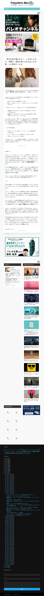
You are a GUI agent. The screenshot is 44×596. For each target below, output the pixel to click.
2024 (6, 461)
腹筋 (24, 453)
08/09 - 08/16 (9, 523)
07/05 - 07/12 (9, 529)
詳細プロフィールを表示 (10, 285)
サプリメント (25, 449)
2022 (6, 464)
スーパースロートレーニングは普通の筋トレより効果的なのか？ (19, 513)
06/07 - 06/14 (9, 535)
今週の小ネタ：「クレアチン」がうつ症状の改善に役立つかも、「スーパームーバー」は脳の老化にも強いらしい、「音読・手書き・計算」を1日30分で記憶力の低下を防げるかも (31, 332)
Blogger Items (19, 594)
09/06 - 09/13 (9, 517)
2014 (6, 565)
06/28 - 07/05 (9, 531)
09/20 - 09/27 (9, 493)
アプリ (8, 449)
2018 (6, 469)
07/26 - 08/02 (9, 525)
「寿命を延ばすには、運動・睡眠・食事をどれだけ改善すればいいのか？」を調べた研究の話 (31, 317)
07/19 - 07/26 (9, 527)
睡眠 (14, 453)
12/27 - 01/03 (9, 474)
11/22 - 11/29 (9, 481)
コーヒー (17, 449)
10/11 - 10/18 (9, 489)
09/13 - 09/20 (9, 516)
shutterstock (12, 229)
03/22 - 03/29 (9, 549)
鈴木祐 (13, 267)
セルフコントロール (34, 449)
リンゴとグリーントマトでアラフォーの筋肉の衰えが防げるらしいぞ (20, 494)
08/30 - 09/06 (9, 519)
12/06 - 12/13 (9, 478)
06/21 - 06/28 (9, 532)
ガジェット (13, 449)
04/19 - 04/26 (9, 544)
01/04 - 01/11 (9, 564)
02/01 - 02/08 (9, 559)
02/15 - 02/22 (9, 556)
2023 (6, 462)
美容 (22, 453)
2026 (6, 458)
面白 (27, 453)
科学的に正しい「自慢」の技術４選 (13, 499)
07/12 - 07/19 (9, 528)
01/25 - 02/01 (9, 560)
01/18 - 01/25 (9, 561)
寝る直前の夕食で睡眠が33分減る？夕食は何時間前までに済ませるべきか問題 (31, 347)
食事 (8, 453)
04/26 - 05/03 (9, 543)
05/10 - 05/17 (9, 540)
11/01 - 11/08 (9, 485)
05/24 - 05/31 (9, 537)
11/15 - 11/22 (9, 482)
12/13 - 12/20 (9, 477)
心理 (8, 233)
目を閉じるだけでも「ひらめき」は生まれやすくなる (17, 496)
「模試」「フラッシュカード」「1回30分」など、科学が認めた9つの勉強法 (22, 507)
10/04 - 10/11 (9, 490)
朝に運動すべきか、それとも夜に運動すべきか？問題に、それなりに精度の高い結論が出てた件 (31, 277)
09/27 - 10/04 (9, 492)
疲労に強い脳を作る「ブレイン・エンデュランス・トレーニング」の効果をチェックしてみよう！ (31, 373)
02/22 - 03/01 (9, 555)
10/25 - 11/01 (9, 486)
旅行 (29, 453)
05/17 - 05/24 (9, 539)
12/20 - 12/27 (9, 476)
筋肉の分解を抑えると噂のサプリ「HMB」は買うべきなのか (18, 508)
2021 (6, 465)
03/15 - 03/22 (9, 551)
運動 (24, 451)
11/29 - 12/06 (9, 480)
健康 (34, 451)
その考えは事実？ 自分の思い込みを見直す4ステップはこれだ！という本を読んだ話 (31, 400)
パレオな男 (12, 594)
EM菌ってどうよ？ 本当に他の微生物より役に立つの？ (17, 503)
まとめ (18, 451)
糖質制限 (17, 453)
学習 (27, 451)
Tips (5, 449)
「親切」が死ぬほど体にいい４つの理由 (14, 512)
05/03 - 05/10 (9, 541)
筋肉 (30, 451)
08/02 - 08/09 (9, 524)
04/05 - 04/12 (9, 547)
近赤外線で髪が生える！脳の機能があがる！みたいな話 (17, 515)
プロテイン (13, 451)
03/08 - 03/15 (9, 552)
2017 (6, 470)
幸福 (7, 233)
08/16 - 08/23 (9, 521)
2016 (6, 472)
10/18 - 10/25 (9, 488)
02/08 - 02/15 (9, 557)
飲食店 (21, 451)
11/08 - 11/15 (9, 484)
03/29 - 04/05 (9, 548)
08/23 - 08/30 (9, 520)
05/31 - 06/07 (9, 536)
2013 (6, 567)
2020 (6, 466)
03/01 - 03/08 (9, 553)
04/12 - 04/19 (9, 545)
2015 (6, 473)
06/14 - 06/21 (9, 533)
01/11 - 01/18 (9, 563)
